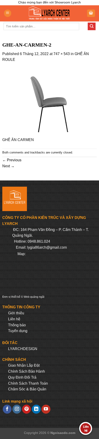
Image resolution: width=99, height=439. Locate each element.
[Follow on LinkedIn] (36, 409)
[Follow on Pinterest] (26, 409)
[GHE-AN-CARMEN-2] (49, 102)
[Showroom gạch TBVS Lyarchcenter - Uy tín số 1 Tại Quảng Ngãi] (49, 13)
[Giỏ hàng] (91, 13)
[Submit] (92, 26)
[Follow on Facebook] (7, 409)
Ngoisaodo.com (62, 433)
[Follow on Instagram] (16, 409)
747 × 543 (61, 54)
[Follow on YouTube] (45, 409)
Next (8, 166)
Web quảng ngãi (34, 296)
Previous (11, 160)
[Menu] (7, 13)
